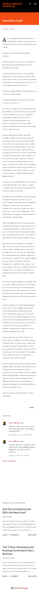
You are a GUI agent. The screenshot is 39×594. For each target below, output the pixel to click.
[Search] (30, 4)
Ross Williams (14, 423)
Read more (32, 535)
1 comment (13, 576)
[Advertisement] (19, 482)
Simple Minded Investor (12, 5)
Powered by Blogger (20, 588)
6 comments (14, 535)
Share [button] (31, 407)
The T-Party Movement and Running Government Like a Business (18, 550)
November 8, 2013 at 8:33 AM (20, 435)
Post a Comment (9, 461)
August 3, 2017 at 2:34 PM (19, 455)
